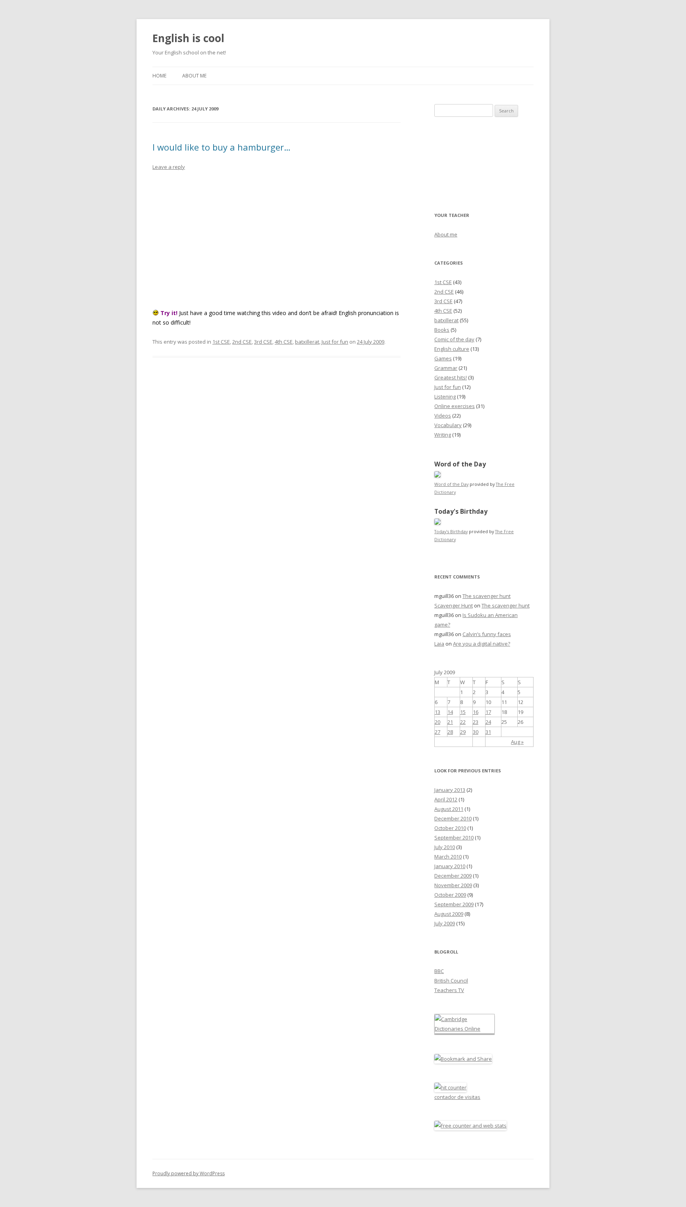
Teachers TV (449, 990)
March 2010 (448, 856)
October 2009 (450, 894)
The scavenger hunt (486, 596)
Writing (442, 434)
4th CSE (284, 341)
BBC (439, 971)
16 (475, 712)
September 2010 (454, 837)
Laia (439, 643)
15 (463, 712)
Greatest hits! (450, 377)
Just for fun (335, 341)
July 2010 (444, 847)
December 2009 (453, 875)
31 (488, 731)
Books (441, 329)
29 (463, 731)
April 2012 (445, 799)
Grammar (445, 367)
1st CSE (221, 341)
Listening (445, 396)
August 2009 (448, 913)
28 (450, 731)
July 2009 (444, 923)
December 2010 (453, 818)
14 (450, 712)
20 (437, 721)
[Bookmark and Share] (463, 1058)
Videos (442, 415)
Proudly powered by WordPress (188, 1173)
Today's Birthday (451, 531)
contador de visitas (457, 1097)
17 (488, 712)
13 (437, 712)
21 (450, 721)
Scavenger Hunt (453, 605)
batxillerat (307, 341)
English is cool (188, 38)
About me (194, 75)
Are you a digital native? (481, 643)
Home (159, 75)
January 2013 (449, 789)
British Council (451, 980)
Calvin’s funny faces (486, 634)
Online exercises (454, 406)
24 (488, 721)
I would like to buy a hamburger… (221, 147)
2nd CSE (242, 341)
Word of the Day (451, 484)
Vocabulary (448, 425)
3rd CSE (263, 341)
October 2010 (450, 828)
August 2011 (448, 808)
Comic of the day (454, 339)
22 (463, 721)
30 (475, 731)
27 (437, 731)
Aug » (517, 741)
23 (475, 721)
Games (443, 358)
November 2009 (453, 885)
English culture (451, 348)
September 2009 (454, 904)
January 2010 (449, 866)
